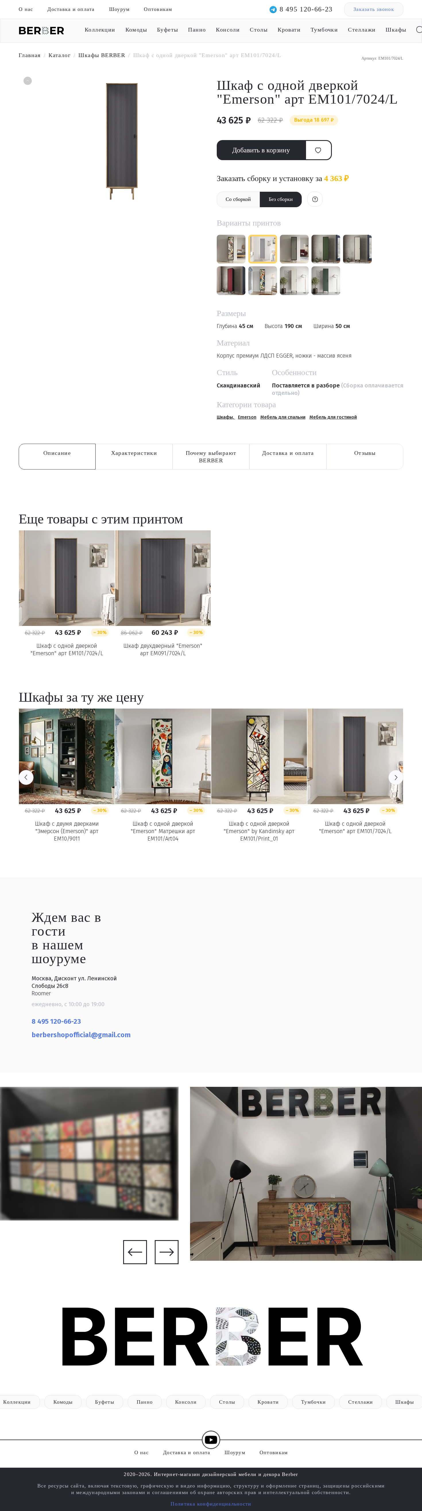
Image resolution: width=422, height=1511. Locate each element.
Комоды (136, 29)
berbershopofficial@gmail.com (82, 1035)
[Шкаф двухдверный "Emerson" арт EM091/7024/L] (163, 578)
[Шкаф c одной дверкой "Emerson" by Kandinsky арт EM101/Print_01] (259, 756)
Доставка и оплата (70, 9)
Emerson (247, 417)
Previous (26, 777)
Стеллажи (361, 29)
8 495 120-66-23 (306, 9)
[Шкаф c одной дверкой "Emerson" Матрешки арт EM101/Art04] (163, 756)
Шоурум (119, 9)
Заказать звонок (373, 9)
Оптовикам (158, 9)
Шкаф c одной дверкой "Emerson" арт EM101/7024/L (66, 649)
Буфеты (167, 29)
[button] (27, 81)
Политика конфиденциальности (211, 1504)
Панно (197, 29)
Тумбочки (324, 29)
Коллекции (100, 29)
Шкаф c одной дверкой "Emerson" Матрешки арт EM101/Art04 (163, 831)
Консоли (228, 29)
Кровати (289, 29)
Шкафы (396, 29)
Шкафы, (226, 417)
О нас (26, 9)
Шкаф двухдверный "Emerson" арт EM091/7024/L (162, 649)
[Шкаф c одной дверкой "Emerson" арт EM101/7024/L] (67, 578)
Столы (259, 29)
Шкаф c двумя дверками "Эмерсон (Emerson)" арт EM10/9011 (67, 831)
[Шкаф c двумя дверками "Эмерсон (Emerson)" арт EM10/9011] (67, 756)
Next (395, 777)
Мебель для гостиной (333, 417)
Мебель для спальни (282, 417)
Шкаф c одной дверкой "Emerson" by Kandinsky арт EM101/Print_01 (259, 831)
